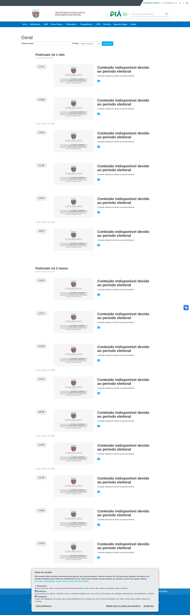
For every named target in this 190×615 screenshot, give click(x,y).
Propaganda (42, 597)
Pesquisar (107, 44)
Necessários (42, 586)
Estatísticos (41, 591)
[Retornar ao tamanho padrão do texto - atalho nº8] (183, 3)
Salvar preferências (43, 606)
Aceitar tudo (148, 606)
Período (75, 43)
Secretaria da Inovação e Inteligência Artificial (70, 14)
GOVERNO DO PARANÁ (151, 3)
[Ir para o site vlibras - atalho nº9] (186, 3)
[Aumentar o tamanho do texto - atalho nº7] (179, 3)
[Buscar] (166, 14)
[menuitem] (35, 24)
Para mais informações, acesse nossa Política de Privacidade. (62, 581)
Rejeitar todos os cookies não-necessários (123, 606)
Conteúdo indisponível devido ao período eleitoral (123, 69)
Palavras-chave (27, 43)
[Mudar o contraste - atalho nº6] (176, 3)
